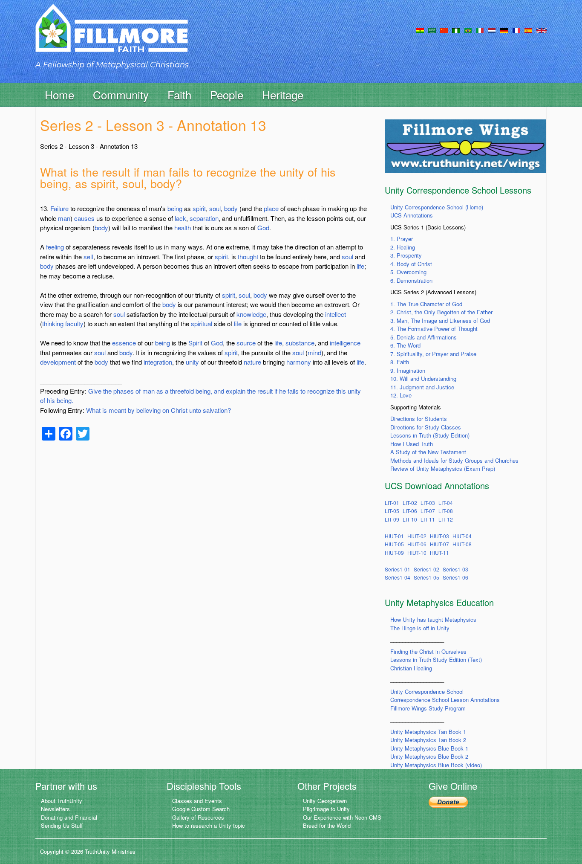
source (246, 342)
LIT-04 (445, 502)
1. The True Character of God (426, 304)
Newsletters (55, 809)
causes (84, 218)
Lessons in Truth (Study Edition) (430, 435)
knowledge (251, 314)
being (174, 208)
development (58, 361)
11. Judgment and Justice (422, 387)
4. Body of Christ (411, 264)
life (360, 265)
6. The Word (405, 345)
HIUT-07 (439, 544)
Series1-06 (455, 577)
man (64, 218)
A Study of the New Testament (428, 452)
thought (248, 256)
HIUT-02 (416, 535)
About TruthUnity (61, 801)
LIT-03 (428, 502)
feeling (55, 246)
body (231, 208)
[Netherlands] (492, 30)
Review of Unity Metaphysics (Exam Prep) (442, 468)
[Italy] (480, 30)
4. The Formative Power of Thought (434, 329)
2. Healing (402, 247)
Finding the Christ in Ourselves (428, 651)
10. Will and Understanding (423, 378)
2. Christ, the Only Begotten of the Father (441, 312)
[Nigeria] (456, 30)
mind (314, 352)
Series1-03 (455, 569)
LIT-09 (392, 519)
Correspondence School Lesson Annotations (445, 700)
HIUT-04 (462, 535)
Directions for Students (418, 419)
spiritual (201, 323)
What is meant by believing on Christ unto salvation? (158, 410)
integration (158, 361)
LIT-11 (428, 519)
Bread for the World (327, 825)
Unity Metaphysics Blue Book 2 (429, 756)
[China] (444, 30)
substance (299, 342)
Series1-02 (426, 569)
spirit (199, 208)
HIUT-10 (416, 552)
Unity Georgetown (325, 801)
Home (59, 94)
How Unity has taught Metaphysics (433, 619)
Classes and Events (197, 801)
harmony (298, 361)
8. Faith (399, 362)
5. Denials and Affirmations (423, 337)
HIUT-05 (394, 544)
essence (124, 342)
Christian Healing (411, 668)
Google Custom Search (201, 809)
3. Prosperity (406, 255)
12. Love (401, 395)
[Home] (111, 35)
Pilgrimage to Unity (326, 809)
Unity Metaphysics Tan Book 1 (428, 732)
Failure (59, 208)
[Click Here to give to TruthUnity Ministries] (448, 801)
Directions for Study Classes (425, 427)
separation (204, 218)
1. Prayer (401, 239)
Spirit (195, 342)
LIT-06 (410, 510)
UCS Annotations (411, 215)
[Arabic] (432, 30)
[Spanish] (528, 30)
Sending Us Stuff (62, 825)
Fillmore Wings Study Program (428, 708)
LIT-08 (445, 510)
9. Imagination (407, 370)
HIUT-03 (439, 535)
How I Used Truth (411, 444)
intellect (335, 314)
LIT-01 (392, 502)
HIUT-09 (394, 552)
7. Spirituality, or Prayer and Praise (433, 354)
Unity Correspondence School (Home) (436, 207)
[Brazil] (468, 30)
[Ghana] (420, 30)
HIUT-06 (416, 544)
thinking (52, 323)
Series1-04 (397, 577)
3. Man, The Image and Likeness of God (440, 320)
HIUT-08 (462, 544)
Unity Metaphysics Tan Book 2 (428, 740)
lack (180, 218)
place (271, 208)
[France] (516, 30)
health (182, 227)
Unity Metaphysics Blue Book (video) (436, 765)
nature (252, 361)
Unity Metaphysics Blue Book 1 (429, 748)
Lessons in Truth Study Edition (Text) (436, 659)
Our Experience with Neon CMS (342, 817)
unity (192, 361)
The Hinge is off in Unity (419, 628)
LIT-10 (410, 519)
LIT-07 (428, 510)
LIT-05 (392, 510)
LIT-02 (410, 502)
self (88, 256)
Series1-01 (397, 569)
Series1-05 (426, 577)
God (263, 227)
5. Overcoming (408, 272)
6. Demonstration (411, 280)
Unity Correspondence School (427, 691)
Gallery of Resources (198, 817)
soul (215, 208)
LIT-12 (445, 519)
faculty (74, 323)
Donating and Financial (69, 817)
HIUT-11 (439, 552)
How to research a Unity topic (208, 825)
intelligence (345, 342)
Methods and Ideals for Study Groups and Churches (454, 460)
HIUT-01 (394, 535)
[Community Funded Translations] (541, 30)
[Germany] (504, 30)
